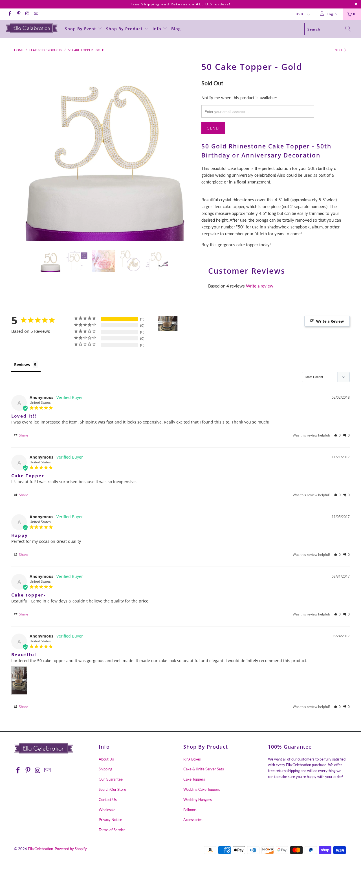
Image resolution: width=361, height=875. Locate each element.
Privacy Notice (110, 819)
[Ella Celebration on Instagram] (27, 14)
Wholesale (107, 809)
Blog (176, 28)
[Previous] (24, 150)
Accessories (192, 819)
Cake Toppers (194, 779)
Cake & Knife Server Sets (203, 769)
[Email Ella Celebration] (36, 14)
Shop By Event (81, 28)
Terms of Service (112, 830)
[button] (337, 435)
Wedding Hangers (197, 799)
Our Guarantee (111, 779)
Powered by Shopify (71, 848)
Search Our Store (112, 789)
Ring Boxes (192, 759)
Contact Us (108, 799)
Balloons (190, 809)
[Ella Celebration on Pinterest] (18, 14)
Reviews (22, 364)
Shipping (105, 769)
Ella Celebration (40, 848)
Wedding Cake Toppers (201, 789)
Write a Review (330, 321)
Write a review (259, 285)
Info (158, 28)
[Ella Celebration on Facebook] (9, 14)
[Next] (186, 150)
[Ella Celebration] (32, 28)
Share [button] (23, 435)
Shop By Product (125, 28)
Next (338, 50)
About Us (106, 759)
